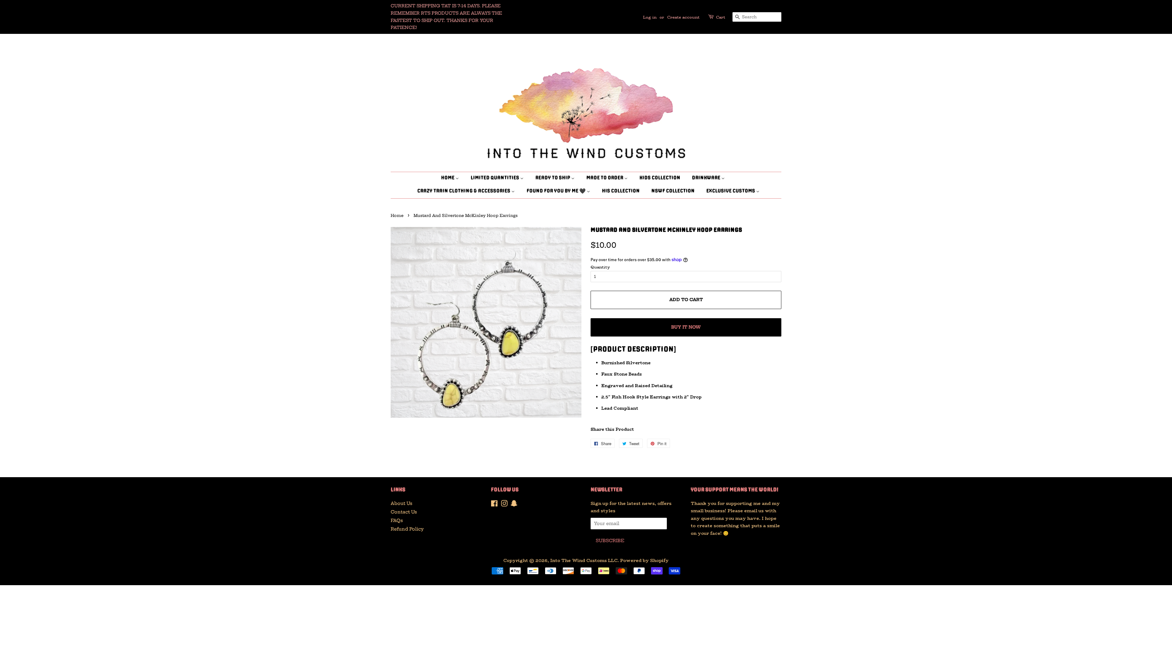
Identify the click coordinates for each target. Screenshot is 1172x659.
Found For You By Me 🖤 (556, 191)
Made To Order (605, 178)
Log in (650, 17)
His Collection (621, 191)
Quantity (600, 267)
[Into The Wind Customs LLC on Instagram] (504, 504)
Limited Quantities (495, 178)
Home (448, 178)
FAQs (397, 520)
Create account (683, 17)
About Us (401, 503)
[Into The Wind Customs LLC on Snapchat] (514, 504)
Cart (720, 17)
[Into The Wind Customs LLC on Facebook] (494, 504)
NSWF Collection (673, 191)
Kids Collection (659, 178)
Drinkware (706, 178)
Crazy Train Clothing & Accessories (464, 191)
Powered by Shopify (644, 560)
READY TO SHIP (553, 178)
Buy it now (686, 327)
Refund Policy (407, 529)
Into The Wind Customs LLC (583, 560)
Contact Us (404, 512)
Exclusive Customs (731, 191)
